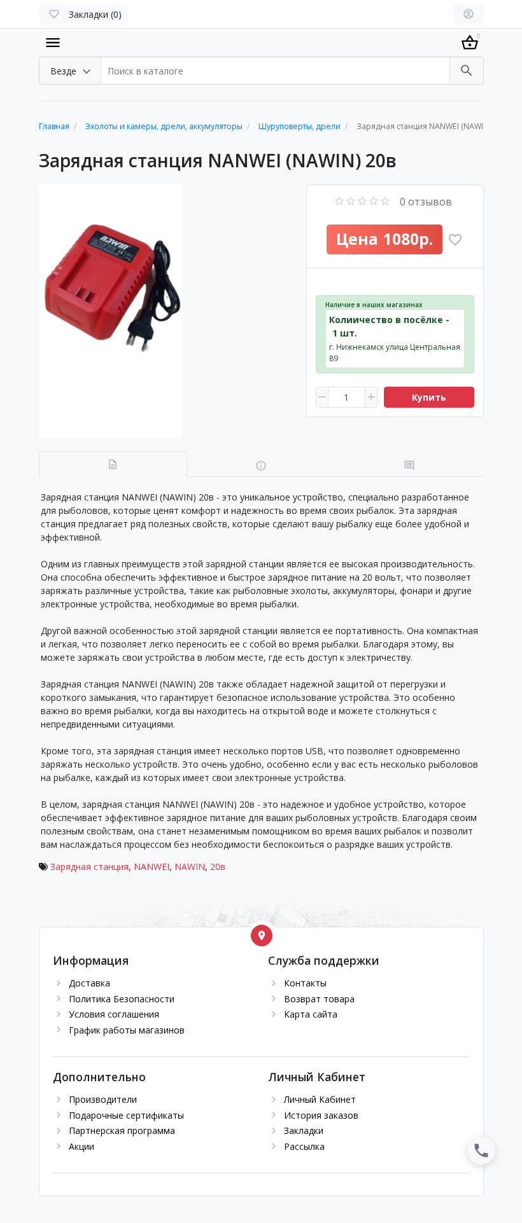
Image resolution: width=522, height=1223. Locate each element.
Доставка (89, 983)
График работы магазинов (127, 1030)
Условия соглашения (114, 1014)
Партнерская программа (122, 1130)
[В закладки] (455, 239)
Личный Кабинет (320, 1099)
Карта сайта (310, 1014)
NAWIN (189, 866)
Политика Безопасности (121, 999)
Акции (81, 1146)
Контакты (305, 983)
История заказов (321, 1115)
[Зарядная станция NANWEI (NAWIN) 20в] (166, 311)
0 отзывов (426, 202)
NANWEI (151, 866)
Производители (103, 1099)
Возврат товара (319, 999)
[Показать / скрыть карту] (261, 935)
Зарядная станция (89, 866)
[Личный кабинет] (468, 14)
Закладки (303, 1130)
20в (217, 866)
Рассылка (304, 1146)
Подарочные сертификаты (126, 1115)
